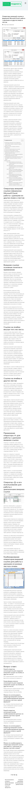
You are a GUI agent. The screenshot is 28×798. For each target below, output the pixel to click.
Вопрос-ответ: (7, 160)
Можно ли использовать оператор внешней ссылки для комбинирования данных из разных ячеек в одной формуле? (16, 179)
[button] (21, 140)
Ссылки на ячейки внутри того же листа (12, 149)
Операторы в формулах (9, 24)
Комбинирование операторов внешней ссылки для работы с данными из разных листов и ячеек (14, 158)
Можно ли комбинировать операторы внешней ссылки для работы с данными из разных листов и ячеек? (16, 184)
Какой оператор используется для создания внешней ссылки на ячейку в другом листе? (16, 163)
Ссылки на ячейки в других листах (11, 150)
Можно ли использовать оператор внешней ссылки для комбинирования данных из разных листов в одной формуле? (16, 171)
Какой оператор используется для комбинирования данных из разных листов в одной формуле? (15, 175)
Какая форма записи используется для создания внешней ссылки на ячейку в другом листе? (16, 167)
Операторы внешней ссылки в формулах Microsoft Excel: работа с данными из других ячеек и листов (13, 144)
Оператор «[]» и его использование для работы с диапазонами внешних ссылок (14, 155)
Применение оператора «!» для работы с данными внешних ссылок (12, 152)
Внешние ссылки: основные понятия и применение (12, 147)
